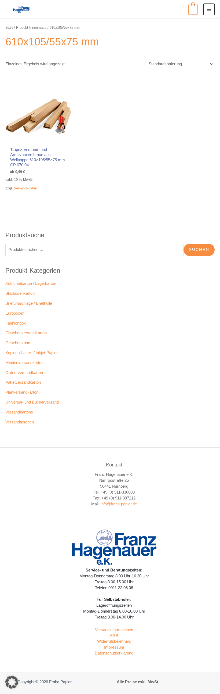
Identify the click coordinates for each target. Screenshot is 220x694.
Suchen (199, 249)
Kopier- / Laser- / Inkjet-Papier (31, 353)
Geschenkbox (17, 343)
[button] (12, 682)
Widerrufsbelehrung (114, 641)
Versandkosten (25, 188)
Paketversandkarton (23, 382)
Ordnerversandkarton (24, 373)
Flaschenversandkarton (26, 333)
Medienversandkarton (24, 363)
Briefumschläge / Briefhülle (28, 303)
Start (9, 28)
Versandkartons (19, 412)
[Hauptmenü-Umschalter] (209, 9)
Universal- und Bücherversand (32, 402)
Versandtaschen (19, 422)
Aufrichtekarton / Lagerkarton (30, 283)
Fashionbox (15, 323)
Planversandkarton (21, 392)
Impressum (114, 647)
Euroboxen (14, 313)
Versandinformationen (114, 630)
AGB (114, 636)
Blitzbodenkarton (20, 293)
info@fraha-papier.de (119, 504)
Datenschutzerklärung (114, 653)
